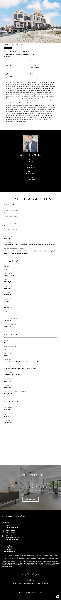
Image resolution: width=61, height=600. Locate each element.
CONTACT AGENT (30, 185)
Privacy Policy (37, 592)
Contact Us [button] (30, 499)
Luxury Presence (42, 583)
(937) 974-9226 (30, 167)
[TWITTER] (37, 574)
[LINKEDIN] (32, 574)
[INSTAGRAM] (28, 574)
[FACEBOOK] (24, 574)
